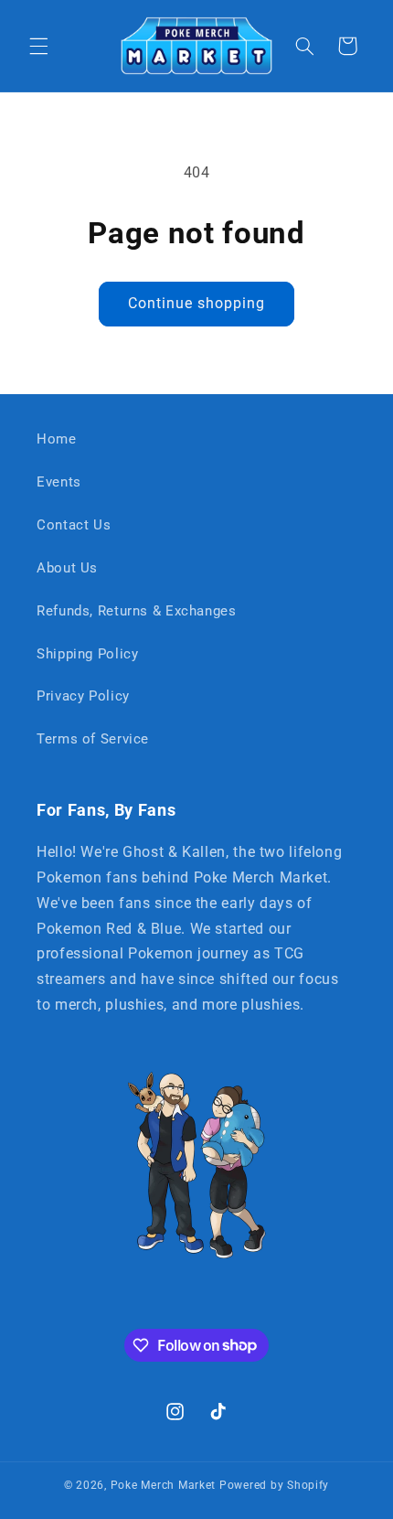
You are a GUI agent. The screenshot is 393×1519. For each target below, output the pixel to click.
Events (59, 482)
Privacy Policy (83, 696)
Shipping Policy (87, 654)
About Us (67, 568)
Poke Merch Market (164, 1485)
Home (57, 439)
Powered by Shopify (274, 1485)
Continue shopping (197, 303)
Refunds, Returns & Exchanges (137, 611)
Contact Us (74, 525)
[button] (38, 46)
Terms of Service (93, 739)
